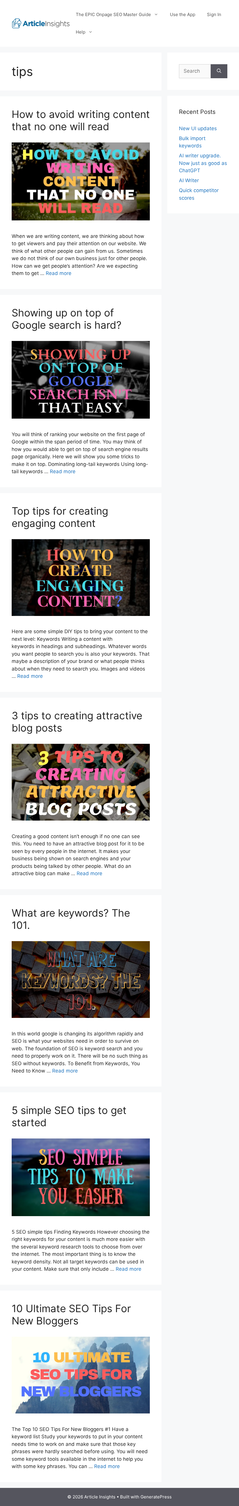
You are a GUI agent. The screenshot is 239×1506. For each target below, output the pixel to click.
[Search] (219, 71)
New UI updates (198, 128)
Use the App (182, 14)
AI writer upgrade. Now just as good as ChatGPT (203, 163)
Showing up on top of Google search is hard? (67, 319)
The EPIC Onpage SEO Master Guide (113, 14)
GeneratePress (156, 1497)
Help (80, 32)
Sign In (214, 14)
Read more (58, 273)
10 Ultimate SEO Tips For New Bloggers (71, 1314)
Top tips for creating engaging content (60, 517)
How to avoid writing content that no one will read (81, 120)
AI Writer (189, 180)
